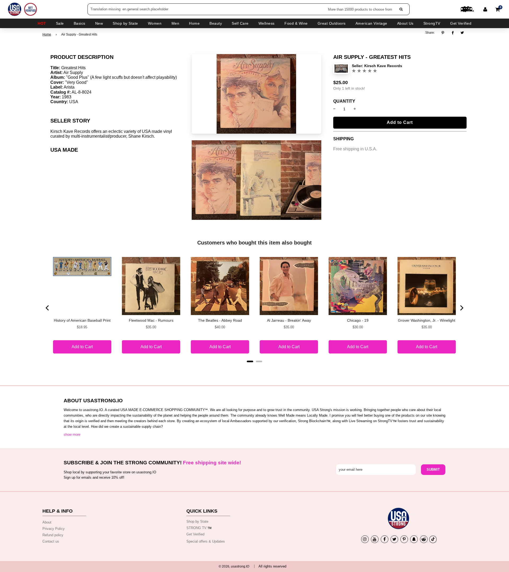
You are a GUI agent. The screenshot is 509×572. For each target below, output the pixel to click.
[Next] (461, 308)
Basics (79, 23)
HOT (42, 23)
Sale (60, 23)
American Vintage (371, 23)
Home (46, 34)
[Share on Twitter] (462, 32)
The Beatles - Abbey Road (220, 320)
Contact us (50, 541)
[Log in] (485, 9)
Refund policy (52, 535)
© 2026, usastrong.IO (234, 566)
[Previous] (47, 308)
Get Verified (460, 23)
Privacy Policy (53, 529)
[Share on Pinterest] (444, 32)
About (46, 522)
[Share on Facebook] (452, 32)
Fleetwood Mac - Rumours (151, 320)
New (99, 23)
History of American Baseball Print (82, 320)
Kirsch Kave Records (383, 66)
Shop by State (197, 521)
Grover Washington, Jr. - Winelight (426, 320)
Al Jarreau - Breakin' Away (289, 320)
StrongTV (431, 23)
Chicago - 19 (357, 320)
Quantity (344, 101)
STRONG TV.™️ (199, 528)
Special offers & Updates (205, 541)
